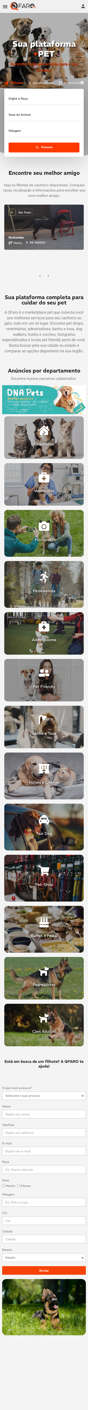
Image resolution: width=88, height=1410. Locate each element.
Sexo (5, 1180)
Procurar (46, 147)
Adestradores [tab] (43, 83)
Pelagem (8, 1194)
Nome (6, 1106)
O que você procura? (17, 1088)
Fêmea (26, 1186)
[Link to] (44, 437)
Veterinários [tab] (73, 83)
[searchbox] (43, 115)
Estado (7, 1250)
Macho (10, 1186)
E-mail (7, 1143)
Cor (4, 1213)
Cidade (7, 1231)
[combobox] (44, 116)
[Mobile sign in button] (83, 6)
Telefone (8, 1125)
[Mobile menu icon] (5, 6)
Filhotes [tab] (16, 83)
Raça (5, 1162)
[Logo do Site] (23, 6)
